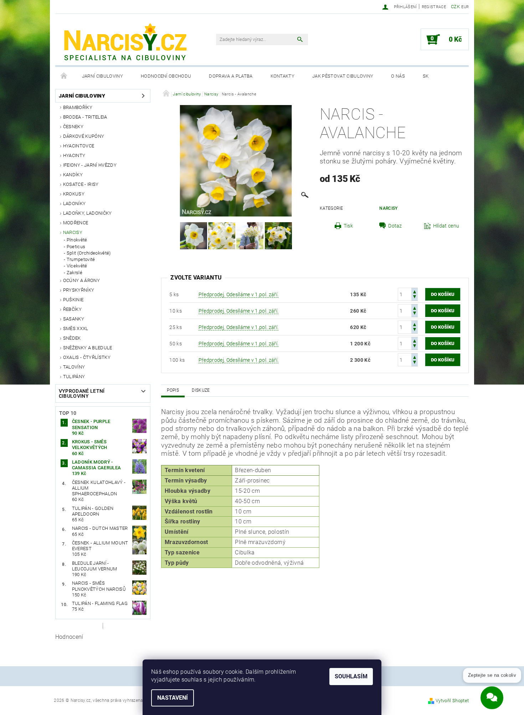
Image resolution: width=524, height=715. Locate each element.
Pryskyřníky (78, 290)
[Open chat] (492, 693)
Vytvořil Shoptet (452, 700)
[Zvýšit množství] (414, 291)
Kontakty (283, 76)
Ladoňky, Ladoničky (87, 213)
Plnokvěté (77, 239)
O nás (398, 76)
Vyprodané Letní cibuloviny (82, 393)
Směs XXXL (75, 328)
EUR (465, 7)
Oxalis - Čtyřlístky (87, 357)
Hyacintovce (78, 145)
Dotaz (395, 226)
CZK (455, 6)
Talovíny (74, 367)
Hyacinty (74, 155)
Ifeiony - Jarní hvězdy (90, 165)
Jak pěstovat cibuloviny (342, 76)
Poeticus (76, 246)
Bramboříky (77, 107)
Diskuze (201, 390)
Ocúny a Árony (81, 280)
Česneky (73, 126)
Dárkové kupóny (83, 136)
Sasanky (73, 319)
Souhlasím (351, 676)
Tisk (348, 226)
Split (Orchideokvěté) (89, 253)
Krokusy (73, 194)
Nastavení (172, 697)
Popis (173, 390)
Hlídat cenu (446, 226)
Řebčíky (72, 309)
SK (426, 76)
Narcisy (72, 232)
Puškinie (73, 299)
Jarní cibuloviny (102, 76)
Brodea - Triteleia (85, 117)
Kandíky (73, 174)
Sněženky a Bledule (87, 347)
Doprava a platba (230, 76)
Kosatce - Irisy (81, 184)
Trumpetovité (81, 259)
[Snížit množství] (414, 297)
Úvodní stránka (64, 76)
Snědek (72, 338)
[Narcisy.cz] (125, 43)
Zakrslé (74, 272)
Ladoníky (74, 203)
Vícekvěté (77, 265)
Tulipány (74, 376)
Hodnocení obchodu (166, 76)
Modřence (75, 222)
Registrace (434, 7)
